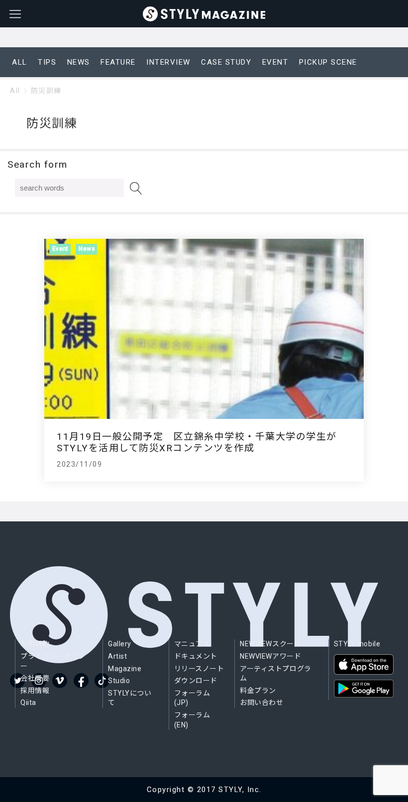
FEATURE (118, 62)
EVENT (275, 62)
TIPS (47, 62)
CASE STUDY (226, 62)
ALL (19, 62)
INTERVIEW (168, 62)
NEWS (78, 62)
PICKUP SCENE (328, 62)
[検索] (136, 188)
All (15, 91)
